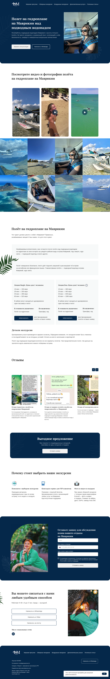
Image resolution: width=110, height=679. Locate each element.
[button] (21, 46)
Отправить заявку (78, 565)
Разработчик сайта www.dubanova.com (21, 668)
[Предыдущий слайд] (93, 369)
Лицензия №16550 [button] (16, 660)
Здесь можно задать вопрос (65, 551)
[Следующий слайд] (96, 369)
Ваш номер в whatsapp (64, 544)
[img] (15, 4)
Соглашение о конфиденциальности (21, 663)
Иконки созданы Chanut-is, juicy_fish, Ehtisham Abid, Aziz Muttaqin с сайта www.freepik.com (21, 672)
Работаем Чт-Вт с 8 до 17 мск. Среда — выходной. (29, 603)
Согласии (76, 561)
